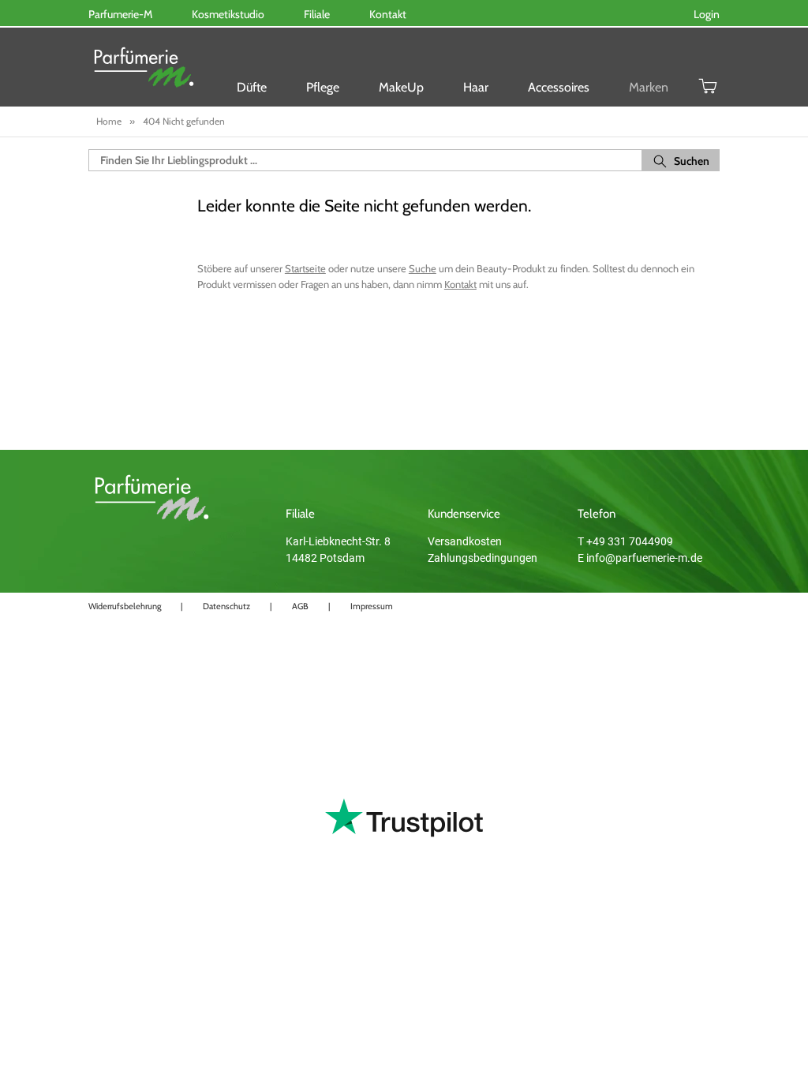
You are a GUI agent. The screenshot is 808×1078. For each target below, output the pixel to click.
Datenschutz (226, 606)
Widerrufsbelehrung (124, 606)
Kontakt (460, 284)
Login (707, 14)
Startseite (305, 268)
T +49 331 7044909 (625, 541)
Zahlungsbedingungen (482, 558)
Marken (648, 87)
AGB (300, 606)
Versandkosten (465, 541)
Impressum (371, 606)
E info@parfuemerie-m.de (640, 558)
